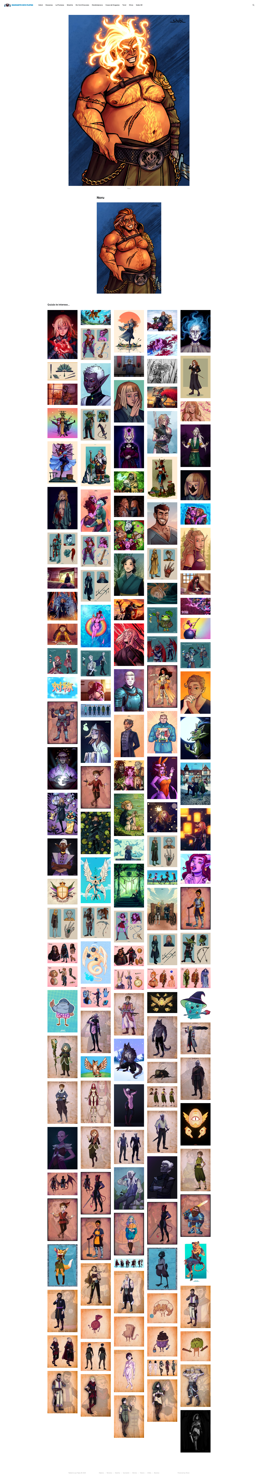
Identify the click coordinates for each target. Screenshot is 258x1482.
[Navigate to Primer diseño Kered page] (129, 1188)
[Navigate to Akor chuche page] (162, 1308)
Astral (40, 5)
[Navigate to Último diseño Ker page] (96, 1284)
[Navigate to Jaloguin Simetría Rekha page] (162, 778)
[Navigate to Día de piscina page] (96, 626)
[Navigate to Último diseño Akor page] (129, 1292)
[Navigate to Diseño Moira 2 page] (96, 1193)
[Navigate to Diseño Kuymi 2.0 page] (195, 908)
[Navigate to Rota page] (195, 485)
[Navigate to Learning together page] (195, 784)
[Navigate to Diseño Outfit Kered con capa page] (195, 1079)
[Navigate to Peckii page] (162, 478)
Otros (131, 5)
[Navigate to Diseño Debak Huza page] (162, 1269)
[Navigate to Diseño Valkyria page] (96, 1102)
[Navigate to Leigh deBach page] (195, 584)
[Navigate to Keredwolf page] (129, 1060)
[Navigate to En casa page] (129, 885)
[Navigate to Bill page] (195, 1124)
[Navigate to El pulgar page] (129, 366)
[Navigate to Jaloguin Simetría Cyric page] (195, 738)
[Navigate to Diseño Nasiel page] (162, 1097)
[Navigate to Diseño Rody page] (129, 979)
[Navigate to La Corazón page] (62, 634)
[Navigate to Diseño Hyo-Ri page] (162, 949)
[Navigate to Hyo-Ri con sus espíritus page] (62, 606)
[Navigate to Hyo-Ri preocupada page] (129, 401)
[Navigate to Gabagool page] (195, 1005)
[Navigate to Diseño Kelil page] (162, 1177)
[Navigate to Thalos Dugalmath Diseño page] (195, 655)
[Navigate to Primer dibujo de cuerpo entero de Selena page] (195, 1431)
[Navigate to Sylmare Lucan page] (62, 857)
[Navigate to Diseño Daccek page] (129, 736)
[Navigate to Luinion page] (62, 462)
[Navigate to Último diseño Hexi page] (62, 1351)
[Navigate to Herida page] (62, 508)
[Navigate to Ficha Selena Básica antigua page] (162, 1400)
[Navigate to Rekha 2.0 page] (96, 551)
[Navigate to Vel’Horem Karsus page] (195, 445)
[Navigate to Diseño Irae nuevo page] (96, 1032)
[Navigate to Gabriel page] (96, 880)
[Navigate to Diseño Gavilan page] (96, 1067)
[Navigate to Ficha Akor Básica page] (195, 1385)
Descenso (49, 5)
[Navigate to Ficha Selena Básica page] (129, 1416)
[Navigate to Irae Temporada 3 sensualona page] (129, 1105)
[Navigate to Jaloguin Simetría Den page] (62, 768)
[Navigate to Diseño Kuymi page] (96, 1239)
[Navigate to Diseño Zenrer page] (62, 953)
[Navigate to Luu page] (129, 447)
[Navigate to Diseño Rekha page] (129, 926)
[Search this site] (253, 5)
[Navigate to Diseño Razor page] (129, 956)
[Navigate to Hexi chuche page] (96, 1324)
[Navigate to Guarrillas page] (96, 510)
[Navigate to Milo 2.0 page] (96, 787)
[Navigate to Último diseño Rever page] (62, 1311)
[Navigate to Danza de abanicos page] (129, 331)
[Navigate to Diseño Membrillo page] (162, 620)
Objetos (101, 1473)
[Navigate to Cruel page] (62, 334)
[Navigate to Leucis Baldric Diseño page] (162, 649)
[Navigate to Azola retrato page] (195, 692)
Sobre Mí (139, 5)
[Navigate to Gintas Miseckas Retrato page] (129, 690)
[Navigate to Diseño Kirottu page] (96, 997)
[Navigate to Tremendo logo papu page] (62, 891)
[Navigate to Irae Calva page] (62, 1148)
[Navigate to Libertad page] (162, 320)
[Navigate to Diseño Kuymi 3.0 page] (162, 686)
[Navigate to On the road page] (162, 909)
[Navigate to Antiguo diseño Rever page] (195, 1307)
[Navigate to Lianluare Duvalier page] (195, 549)
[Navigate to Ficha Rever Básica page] (62, 1392)
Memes (134, 1473)
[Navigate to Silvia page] (195, 377)
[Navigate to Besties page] (195, 514)
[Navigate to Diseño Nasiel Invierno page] (62, 1102)
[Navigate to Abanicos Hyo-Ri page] (62, 371)
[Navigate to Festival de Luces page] (195, 829)
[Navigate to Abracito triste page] (96, 690)
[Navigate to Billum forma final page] (162, 1002)
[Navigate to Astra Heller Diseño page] (62, 661)
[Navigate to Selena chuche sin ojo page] (129, 1332)
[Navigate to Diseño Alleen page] (62, 1265)
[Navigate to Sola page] (62, 578)
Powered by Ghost (183, 1473)
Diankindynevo (97, 5)
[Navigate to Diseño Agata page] (62, 976)
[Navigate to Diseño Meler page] (195, 1038)
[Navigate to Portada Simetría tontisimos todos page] (62, 423)
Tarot (124, 5)
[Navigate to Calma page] (195, 411)
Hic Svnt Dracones (82, 5)
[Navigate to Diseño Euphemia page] (96, 1147)
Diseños (117, 1473)
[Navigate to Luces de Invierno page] (162, 817)
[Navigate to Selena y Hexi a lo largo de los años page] (129, 1263)
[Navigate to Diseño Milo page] (62, 1219)
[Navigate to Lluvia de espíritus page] (129, 849)
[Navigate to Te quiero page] (62, 394)
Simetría (70, 5)
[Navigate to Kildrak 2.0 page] (62, 723)
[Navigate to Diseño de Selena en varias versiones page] (162, 1368)
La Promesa (60, 5)
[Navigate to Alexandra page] (62, 548)
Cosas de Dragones (113, 5)
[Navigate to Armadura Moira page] (62, 1184)
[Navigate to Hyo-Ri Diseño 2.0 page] (96, 586)
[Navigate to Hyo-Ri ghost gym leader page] (62, 814)
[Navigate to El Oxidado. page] (162, 397)
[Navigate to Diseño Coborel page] (162, 732)
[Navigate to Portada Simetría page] (162, 877)
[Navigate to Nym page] (62, 923)
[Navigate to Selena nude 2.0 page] (129, 1371)
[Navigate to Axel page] (96, 384)
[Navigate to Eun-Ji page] (129, 574)
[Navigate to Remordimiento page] (96, 833)
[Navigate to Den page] (96, 922)
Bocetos (156, 1473)
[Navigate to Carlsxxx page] (62, 1011)
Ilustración (126, 1473)
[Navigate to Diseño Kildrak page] (195, 1215)
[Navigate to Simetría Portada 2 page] (129, 535)
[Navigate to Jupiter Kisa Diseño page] (96, 663)
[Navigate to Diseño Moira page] (162, 1223)
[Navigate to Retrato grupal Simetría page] (129, 775)
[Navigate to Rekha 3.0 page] (96, 344)
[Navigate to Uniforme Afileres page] (96, 710)
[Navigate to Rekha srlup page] (195, 869)
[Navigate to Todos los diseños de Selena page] (96, 1356)
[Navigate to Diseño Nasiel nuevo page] (129, 1014)
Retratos (109, 1473)
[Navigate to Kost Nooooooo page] (129, 482)
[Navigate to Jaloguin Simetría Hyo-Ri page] (96, 742)
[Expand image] (74, 356)
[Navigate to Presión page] (129, 644)
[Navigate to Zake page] (162, 523)
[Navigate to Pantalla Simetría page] (195, 606)
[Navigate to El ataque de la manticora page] (96, 317)
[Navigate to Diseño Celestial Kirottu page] (96, 962)
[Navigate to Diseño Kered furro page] (162, 1037)
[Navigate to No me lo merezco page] (129, 506)
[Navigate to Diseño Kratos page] (162, 1072)
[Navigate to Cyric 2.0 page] (96, 425)
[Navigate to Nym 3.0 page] (162, 564)
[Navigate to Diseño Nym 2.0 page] (162, 851)
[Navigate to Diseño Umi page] (129, 1234)
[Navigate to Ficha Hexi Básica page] (96, 1395)
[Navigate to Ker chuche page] (195, 1346)
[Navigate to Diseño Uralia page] (162, 978)
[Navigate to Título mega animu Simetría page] (62, 687)
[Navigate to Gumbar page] (96, 465)
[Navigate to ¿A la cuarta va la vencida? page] (162, 345)
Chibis (149, 1473)
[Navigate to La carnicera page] (129, 609)
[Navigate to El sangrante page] (195, 331)
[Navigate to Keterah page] (162, 432)
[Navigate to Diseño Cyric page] (195, 948)
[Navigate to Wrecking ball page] (195, 628)
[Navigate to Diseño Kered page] (162, 1132)
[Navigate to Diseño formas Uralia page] (195, 978)
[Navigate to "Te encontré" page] (129, 815)
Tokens (142, 1473)
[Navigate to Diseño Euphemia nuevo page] (62, 1057)
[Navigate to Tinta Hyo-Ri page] (162, 371)
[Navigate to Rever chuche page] (162, 1342)
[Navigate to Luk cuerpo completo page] (195, 1261)
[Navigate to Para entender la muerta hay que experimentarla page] (162, 593)
